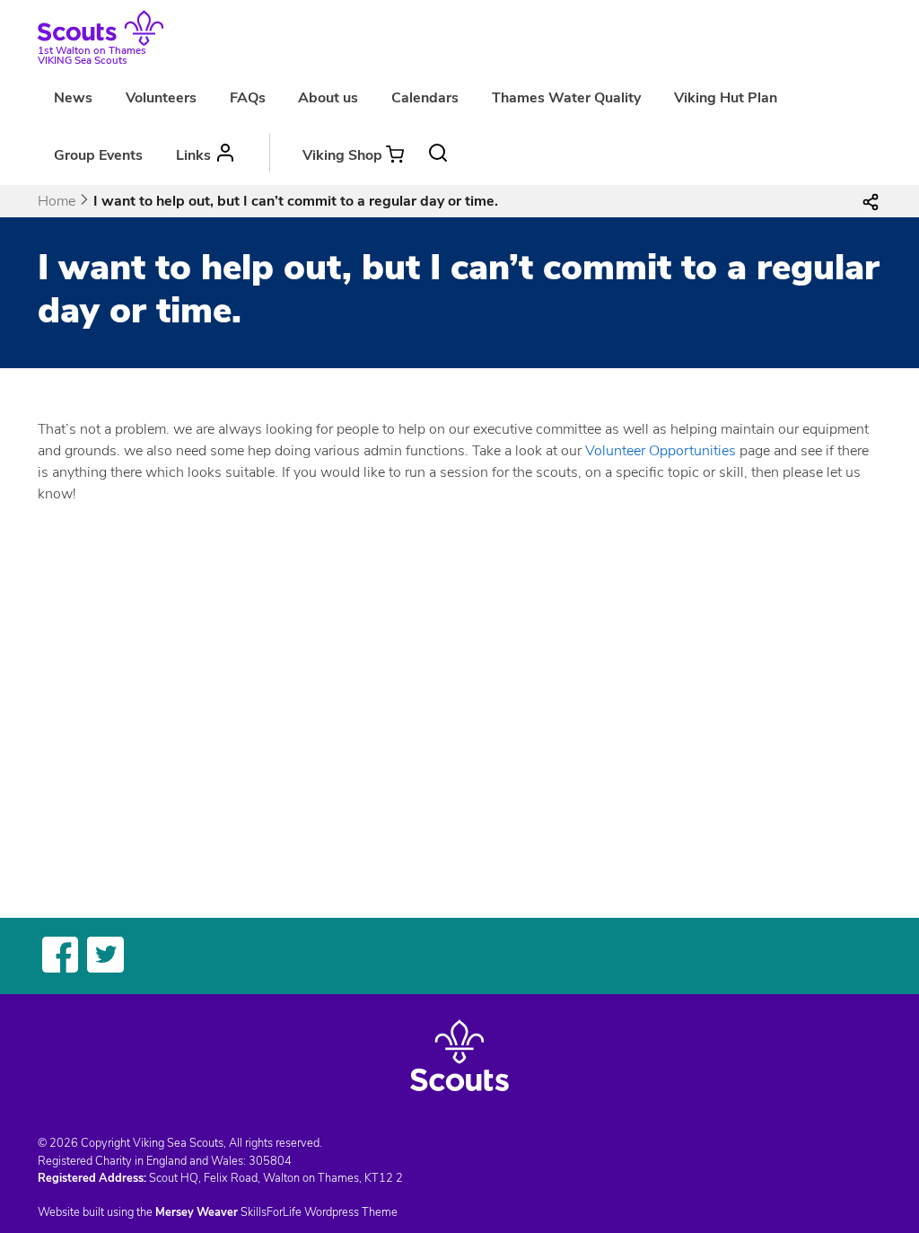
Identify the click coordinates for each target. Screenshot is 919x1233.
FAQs (248, 98)
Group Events (98, 155)
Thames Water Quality (566, 98)
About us (328, 98)
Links (193, 155)
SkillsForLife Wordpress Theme (319, 1212)
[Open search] (438, 152)
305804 (270, 1161)
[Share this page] (871, 201)
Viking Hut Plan (725, 98)
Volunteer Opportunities (660, 451)
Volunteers (161, 98)
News (73, 98)
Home (56, 201)
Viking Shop (342, 155)
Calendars (425, 98)
